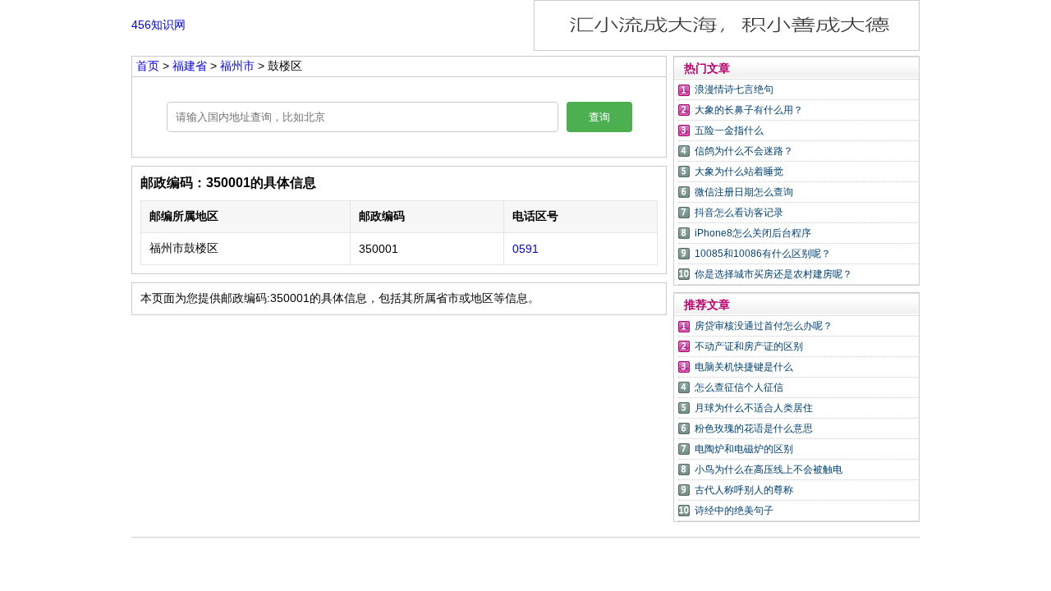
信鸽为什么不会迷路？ (744, 151)
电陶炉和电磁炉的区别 (744, 449)
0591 (525, 248)
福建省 (189, 65)
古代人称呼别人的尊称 (744, 490)
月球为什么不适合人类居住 (754, 408)
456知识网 (158, 24)
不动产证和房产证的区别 (749, 346)
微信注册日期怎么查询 (744, 192)
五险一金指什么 (729, 130)
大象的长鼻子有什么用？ (749, 110)
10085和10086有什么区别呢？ (763, 253)
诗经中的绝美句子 (734, 510)
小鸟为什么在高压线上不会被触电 (768, 469)
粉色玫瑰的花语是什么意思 (754, 428)
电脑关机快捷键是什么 (744, 367)
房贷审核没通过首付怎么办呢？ (764, 326)
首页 (147, 65)
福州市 (237, 65)
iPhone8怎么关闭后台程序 (753, 233)
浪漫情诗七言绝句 (734, 89)
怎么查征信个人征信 (739, 387)
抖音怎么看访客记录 (739, 212)
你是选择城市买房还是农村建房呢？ (773, 274)
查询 (599, 117)
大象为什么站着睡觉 (739, 171)
